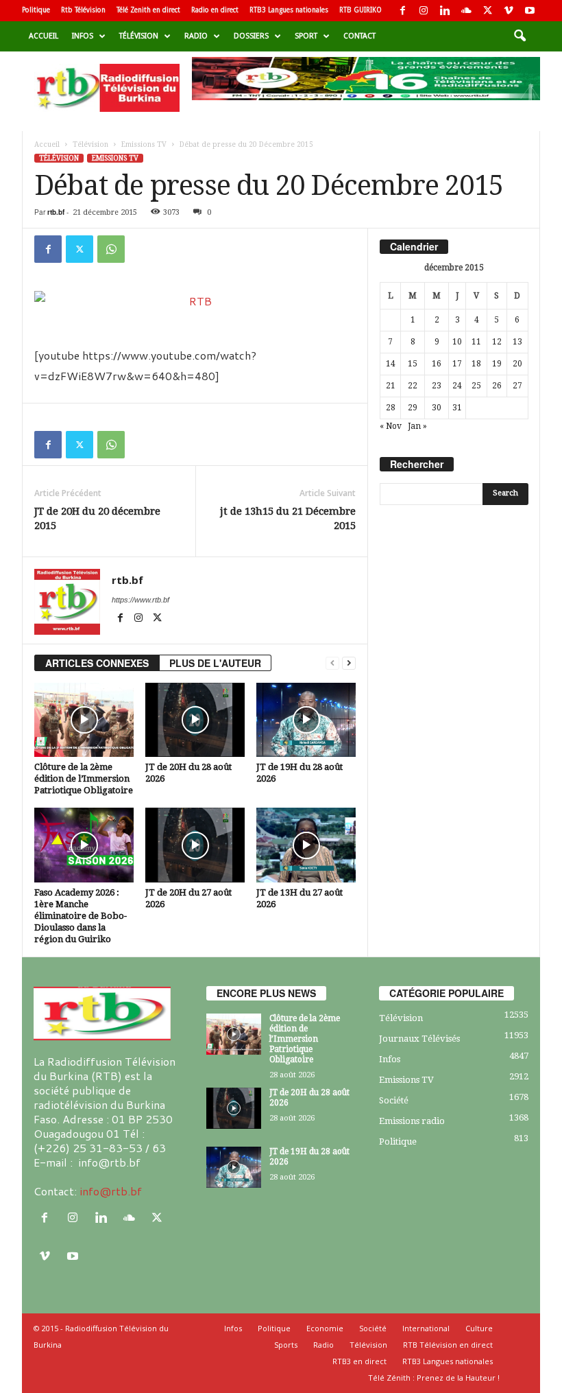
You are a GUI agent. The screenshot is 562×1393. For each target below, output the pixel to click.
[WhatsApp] (111, 249)
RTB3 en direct (359, 1361)
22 (412, 385)
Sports (285, 1344)
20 (517, 363)
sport (306, 36)
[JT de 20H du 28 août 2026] (195, 720)
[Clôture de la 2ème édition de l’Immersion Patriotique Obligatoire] (84, 720)
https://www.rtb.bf (140, 600)
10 (457, 342)
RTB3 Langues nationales (288, 10)
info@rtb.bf (111, 1191)
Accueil (43, 36)
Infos (82, 36)
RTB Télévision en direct (448, 1344)
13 (517, 342)
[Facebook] (402, 10)
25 (476, 385)
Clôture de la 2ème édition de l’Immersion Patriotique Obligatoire (83, 778)
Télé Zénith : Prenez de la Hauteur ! (434, 1377)
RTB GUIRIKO (360, 10)
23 (436, 385)
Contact (359, 36)
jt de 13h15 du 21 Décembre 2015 (288, 518)
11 (476, 342)
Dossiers (251, 36)
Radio (196, 36)
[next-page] (349, 663)
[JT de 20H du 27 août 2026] (195, 845)
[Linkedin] (445, 10)
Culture (479, 1328)
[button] (519, 36)
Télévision (138, 36)
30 (436, 407)
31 (457, 407)
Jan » (417, 426)
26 (497, 385)
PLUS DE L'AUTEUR (215, 663)
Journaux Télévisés (419, 1038)
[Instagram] (423, 10)
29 (412, 407)
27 (517, 385)
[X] (487, 10)
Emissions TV (144, 144)
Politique (36, 10)
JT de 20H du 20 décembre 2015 (97, 518)
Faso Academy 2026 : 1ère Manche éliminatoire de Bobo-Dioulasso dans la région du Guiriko (80, 915)
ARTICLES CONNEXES (97, 663)
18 (476, 363)
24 (457, 385)
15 (412, 363)
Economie (324, 1328)
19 (497, 363)
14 (390, 363)
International (426, 1328)
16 (436, 363)
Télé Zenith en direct (148, 10)
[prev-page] (332, 663)
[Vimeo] (508, 10)
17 (457, 363)
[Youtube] (530, 10)
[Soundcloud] (466, 10)
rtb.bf (55, 212)
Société (393, 1100)
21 (390, 385)
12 (497, 342)
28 (390, 407)
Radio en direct (215, 10)
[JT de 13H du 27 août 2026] (306, 845)
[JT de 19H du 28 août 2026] (306, 720)
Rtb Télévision (83, 10)
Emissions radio (412, 1121)
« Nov (391, 426)
